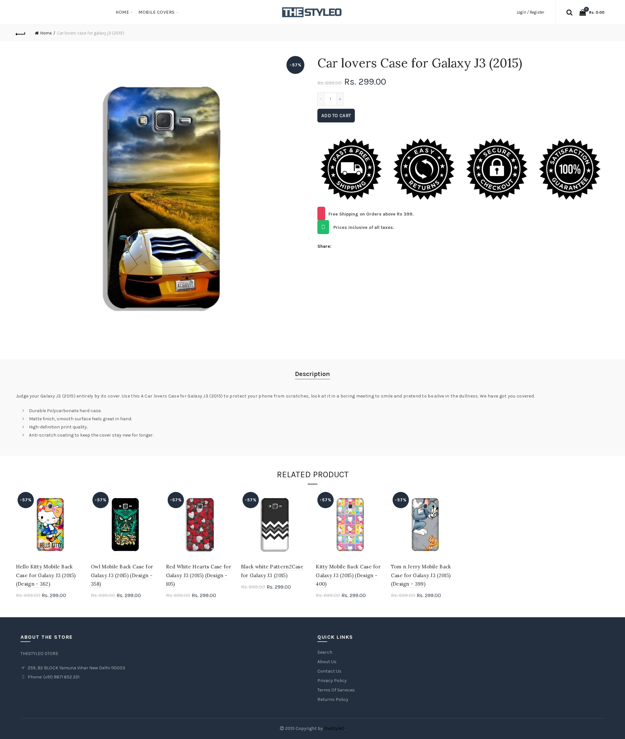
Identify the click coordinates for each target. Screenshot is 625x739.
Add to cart (336, 116)
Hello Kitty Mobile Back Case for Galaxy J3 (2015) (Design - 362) (46, 575)
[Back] (21, 33)
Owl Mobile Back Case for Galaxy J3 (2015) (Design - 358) (122, 575)
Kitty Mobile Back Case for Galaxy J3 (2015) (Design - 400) (348, 575)
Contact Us (329, 671)
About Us (327, 661)
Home (122, 12)
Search (324, 652)
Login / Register (530, 12)
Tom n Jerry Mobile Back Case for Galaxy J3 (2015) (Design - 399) (421, 575)
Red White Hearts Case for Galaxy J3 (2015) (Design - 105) (198, 575)
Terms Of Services (336, 690)
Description (312, 374)
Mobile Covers (156, 12)
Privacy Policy (332, 680)
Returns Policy (332, 699)
